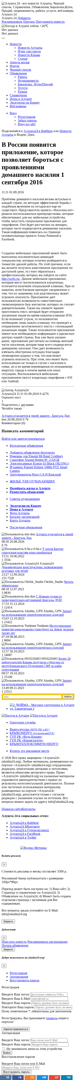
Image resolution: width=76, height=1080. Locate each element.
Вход (13, 113)
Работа (22, 77)
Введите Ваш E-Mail (16, 998)
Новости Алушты (30, 47)
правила (52, 1018)
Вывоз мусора (29, 729)
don (4, 419)
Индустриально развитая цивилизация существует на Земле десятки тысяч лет (38, 629)
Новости (16, 44)
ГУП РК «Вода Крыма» (26, 736)
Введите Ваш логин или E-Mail (23, 1063)
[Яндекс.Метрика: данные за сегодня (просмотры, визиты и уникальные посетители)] (33, 848)
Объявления (18, 73)
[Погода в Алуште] (15, 715)
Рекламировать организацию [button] (47, 941)
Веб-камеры (18, 106)
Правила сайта (12, 809)
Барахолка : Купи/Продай (35, 84)
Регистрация (26, 116)
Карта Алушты (20, 520)
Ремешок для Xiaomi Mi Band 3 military (36, 456)
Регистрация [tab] (18, 973)
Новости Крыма (29, 55)
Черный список (20, 69)
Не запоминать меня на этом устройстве (34, 1049)
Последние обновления (26, 527)
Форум (14, 66)
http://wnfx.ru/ (11, 278)
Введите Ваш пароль (16, 1003)
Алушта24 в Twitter (23, 837)
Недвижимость (28, 80)
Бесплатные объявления (26, 445)
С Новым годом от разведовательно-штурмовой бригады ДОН (32, 598)
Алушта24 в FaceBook (25, 834)
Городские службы (23, 722)
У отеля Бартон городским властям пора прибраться (32, 550)
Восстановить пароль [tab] (24, 980)
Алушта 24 (9, 18)
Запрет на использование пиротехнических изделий (37, 612)
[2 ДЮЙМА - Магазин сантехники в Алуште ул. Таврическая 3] (42, 708)
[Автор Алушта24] (15, 390)
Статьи (23, 58)
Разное (22, 91)
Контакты (28, 809)
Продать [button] (29, 21)
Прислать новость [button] (14, 941)
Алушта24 (9, 393)
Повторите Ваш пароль (18, 1007)
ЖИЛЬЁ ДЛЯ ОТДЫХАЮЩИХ (32, 481)
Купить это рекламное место (29, 751)
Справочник (18, 95)
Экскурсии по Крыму (25, 102)
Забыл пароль (27, 120)
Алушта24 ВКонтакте (25, 826)
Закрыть (8, 921)
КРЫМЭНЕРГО (32, 733)
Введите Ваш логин (15, 994)
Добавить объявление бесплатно (32, 452)
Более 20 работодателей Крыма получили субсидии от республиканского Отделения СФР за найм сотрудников (36, 664)
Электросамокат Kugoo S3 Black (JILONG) (39, 463)
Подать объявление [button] (15, 945)
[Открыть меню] (3, 38)
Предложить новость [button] (50, 21)
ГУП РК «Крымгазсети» (26, 740)
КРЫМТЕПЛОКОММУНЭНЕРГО (34, 744)
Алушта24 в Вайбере (24, 823)
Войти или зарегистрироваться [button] (23, 438)
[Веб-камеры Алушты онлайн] (44, 715)
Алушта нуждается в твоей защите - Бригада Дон (36, 415)
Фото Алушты (20, 513)
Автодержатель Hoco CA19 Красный (35, 474)
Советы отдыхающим (25, 499)
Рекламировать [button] (12, 21)
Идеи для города (29, 51)
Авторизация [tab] (19, 976)
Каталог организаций (25, 516)
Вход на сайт (27, 124)
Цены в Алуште (21, 99)
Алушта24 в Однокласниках (29, 830)
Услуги (23, 88)
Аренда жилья (19, 62)
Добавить (24, 18)
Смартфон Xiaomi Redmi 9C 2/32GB (34, 460)
